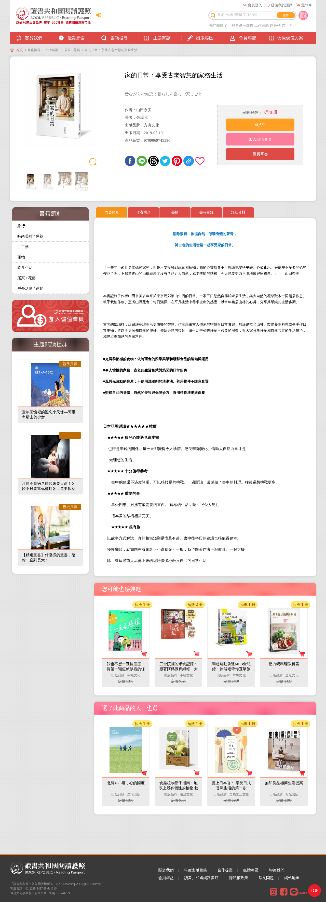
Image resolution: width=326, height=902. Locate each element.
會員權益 (166, 878)
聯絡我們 (276, 870)
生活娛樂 (51, 50)
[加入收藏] (200, 161)
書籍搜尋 (119, 38)
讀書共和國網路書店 (201, 878)
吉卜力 (287, 25)
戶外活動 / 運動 (30, 288)
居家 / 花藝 (72, 50)
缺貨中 (260, 125)
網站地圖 (292, 878)
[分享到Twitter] (165, 161)
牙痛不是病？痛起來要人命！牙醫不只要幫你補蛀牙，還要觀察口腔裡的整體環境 (48, 489)
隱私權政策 (238, 878)
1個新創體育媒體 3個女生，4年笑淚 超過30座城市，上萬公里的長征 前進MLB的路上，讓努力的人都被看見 (231, 661)
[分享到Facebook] (130, 161)
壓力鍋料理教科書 (284, 612)
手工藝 (23, 247)
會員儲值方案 (290, 38)
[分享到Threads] (153, 161)
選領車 (306, 5)
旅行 (21, 226)
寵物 (21, 257)
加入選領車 (129, 678)
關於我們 (33, 38)
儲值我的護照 (281, 5)
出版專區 (204, 38)
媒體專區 (251, 870)
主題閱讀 (162, 38)
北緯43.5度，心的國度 (126, 732)
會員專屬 (247, 38)
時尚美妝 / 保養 (30, 236)
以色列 (275, 25)
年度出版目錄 (195, 870)
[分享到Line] (142, 161)
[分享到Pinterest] (177, 161)
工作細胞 (261, 25)
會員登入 (255, 5)
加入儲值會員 (260, 139)
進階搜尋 (303, 15)
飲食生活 (25, 268)
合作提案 (225, 870)
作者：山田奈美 (138, 110)
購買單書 (260, 154)
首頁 (19, 50)
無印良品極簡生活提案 (284, 732)
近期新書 (76, 38)
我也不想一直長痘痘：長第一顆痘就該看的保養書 (126, 617)
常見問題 (266, 878)
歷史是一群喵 (242, 25)
